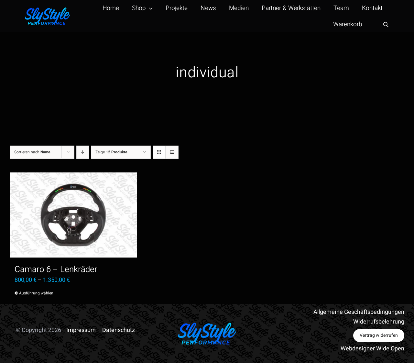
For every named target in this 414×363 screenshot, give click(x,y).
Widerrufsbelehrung (378, 321)
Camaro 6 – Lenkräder (56, 269)
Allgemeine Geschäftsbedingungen (358, 312)
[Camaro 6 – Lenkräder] (73, 215)
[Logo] (47, 10)
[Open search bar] (386, 24)
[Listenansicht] (172, 152)
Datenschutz (118, 330)
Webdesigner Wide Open (372, 348)
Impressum (81, 330)
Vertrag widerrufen (379, 335)
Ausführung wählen (36, 293)
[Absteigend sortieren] (82, 152)
